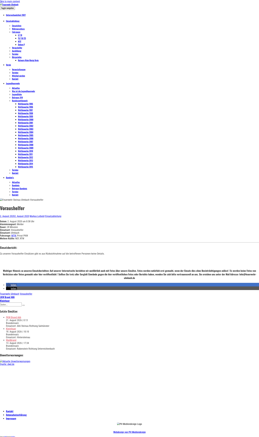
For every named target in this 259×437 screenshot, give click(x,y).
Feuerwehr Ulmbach (9, 293)
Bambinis (15, 185)
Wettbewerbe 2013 (25, 160)
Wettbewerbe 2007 (25, 141)
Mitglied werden (18, 75)
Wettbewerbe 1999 (25, 116)
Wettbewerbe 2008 (25, 144)
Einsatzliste (16, 25)
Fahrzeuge (16, 31)
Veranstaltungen (18, 69)
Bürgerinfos (17, 57)
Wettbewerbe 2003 (25, 128)
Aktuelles (16, 88)
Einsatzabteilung (12, 20)
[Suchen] (23, 305)
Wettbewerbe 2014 (25, 163)
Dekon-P (21, 44)
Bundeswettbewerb (20, 100)
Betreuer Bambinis (19, 188)
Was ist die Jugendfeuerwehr (23, 91)
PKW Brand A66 (13, 317)
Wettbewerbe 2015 (25, 166)
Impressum (11, 418)
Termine (15, 53)
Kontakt (15, 78)
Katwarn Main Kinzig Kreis (28, 60)
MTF (19, 41)
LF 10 (20, 35)
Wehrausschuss (18, 28)
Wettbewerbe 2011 (25, 154)
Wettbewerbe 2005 (25, 135)
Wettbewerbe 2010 (25, 151)
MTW (13, 235)
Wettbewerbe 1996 (25, 106)
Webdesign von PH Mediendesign (129, 432)
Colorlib (5, 436)
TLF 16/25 (22, 38)
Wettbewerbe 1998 (25, 113)
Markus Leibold (37, 216)
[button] (11, 285)
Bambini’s (10, 177)
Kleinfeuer (11, 328)
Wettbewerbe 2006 (25, 138)
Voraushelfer (17, 47)
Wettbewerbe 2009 (25, 147)
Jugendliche (17, 94)
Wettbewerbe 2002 (25, 125)
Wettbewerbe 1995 (25, 103)
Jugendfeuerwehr (13, 83)
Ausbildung (16, 50)
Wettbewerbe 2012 (25, 157)
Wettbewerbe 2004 (25, 132)
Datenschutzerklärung (16, 415)
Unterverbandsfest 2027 (16, 14)
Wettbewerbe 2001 (25, 122)
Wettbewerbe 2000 (25, 119)
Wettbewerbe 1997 (25, 110)
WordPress (13, 436)
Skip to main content (10, 1)
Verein (8, 64)
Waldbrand (11, 340)
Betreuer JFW (17, 97)
